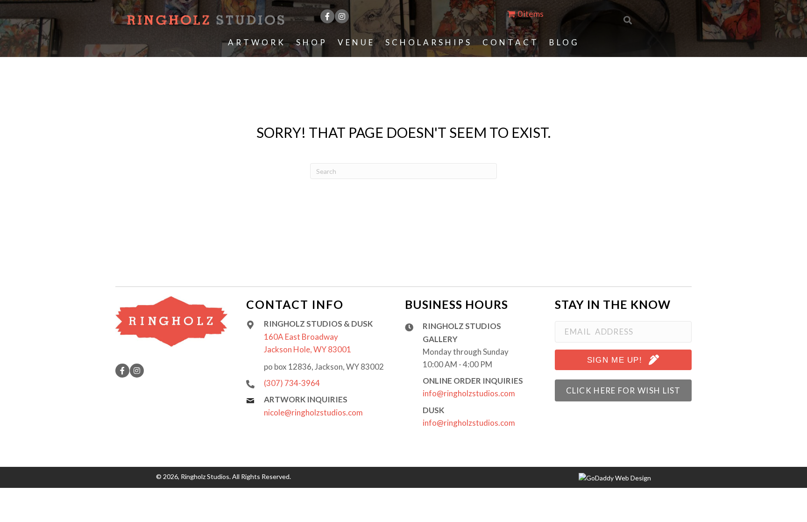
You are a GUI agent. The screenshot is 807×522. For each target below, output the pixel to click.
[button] (327, 16)
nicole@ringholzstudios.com (313, 412)
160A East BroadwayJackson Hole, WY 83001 (307, 343)
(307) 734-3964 (292, 383)
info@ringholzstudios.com (469, 393)
